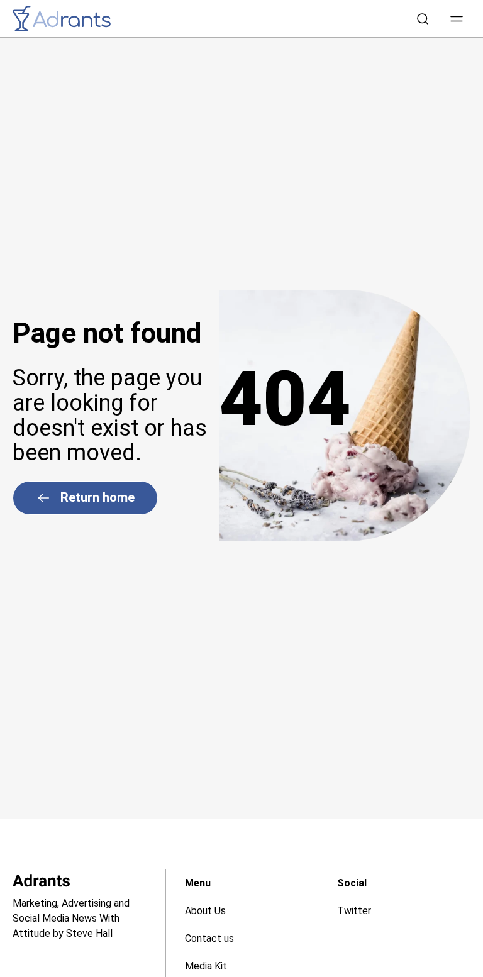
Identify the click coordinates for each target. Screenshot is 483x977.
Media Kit (206, 966)
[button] (456, 19)
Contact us (209, 938)
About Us (205, 911)
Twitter (354, 911)
